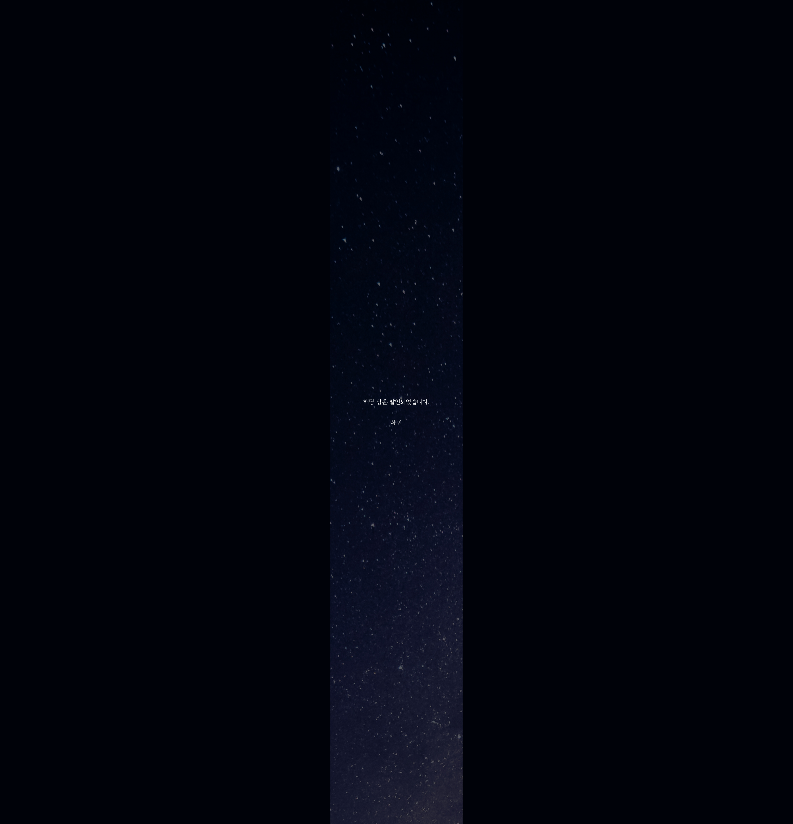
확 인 (396, 422)
